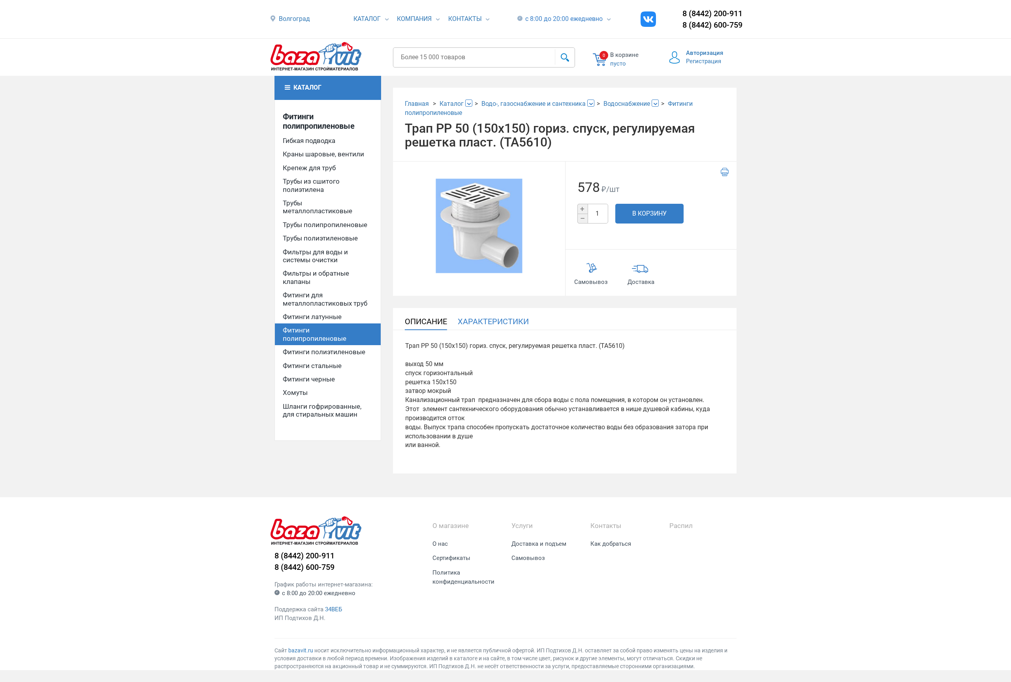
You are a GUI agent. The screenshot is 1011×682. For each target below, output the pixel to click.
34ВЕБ (333, 609)
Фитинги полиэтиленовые (324, 352)
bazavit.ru (300, 650)
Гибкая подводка (309, 141)
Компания (414, 19)
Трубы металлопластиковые (317, 207)
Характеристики (493, 321)
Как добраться (610, 543)
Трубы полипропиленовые (325, 225)
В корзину (649, 213)
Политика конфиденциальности (463, 577)
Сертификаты (451, 558)
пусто (618, 63)
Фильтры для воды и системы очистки (315, 256)
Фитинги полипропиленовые (319, 121)
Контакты (465, 19)
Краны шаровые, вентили (323, 154)
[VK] (648, 19)
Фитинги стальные (312, 366)
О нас (440, 543)
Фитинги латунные (312, 317)
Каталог (367, 19)
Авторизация (704, 52)
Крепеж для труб (309, 168)
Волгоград (294, 19)
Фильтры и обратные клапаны (316, 277)
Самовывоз (528, 558)
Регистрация (703, 61)
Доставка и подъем (538, 543)
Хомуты (295, 392)
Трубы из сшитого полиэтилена (311, 185)
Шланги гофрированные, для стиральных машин (322, 410)
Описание (426, 321)
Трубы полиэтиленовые (320, 238)
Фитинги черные (309, 379)
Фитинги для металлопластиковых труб (325, 299)
